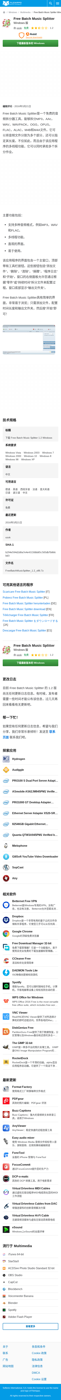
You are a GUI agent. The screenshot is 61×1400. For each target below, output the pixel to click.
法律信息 (37, 1366)
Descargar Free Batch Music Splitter (24, 630)
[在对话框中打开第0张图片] (29, 339)
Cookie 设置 (39, 1379)
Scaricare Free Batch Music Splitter (24, 591)
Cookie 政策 (39, 1353)
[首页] (4, 12)
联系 (5, 1353)
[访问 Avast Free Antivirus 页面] (30, 35)
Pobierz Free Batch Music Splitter (23, 597)
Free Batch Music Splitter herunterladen (26, 603)
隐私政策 (37, 1359)
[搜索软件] (50, 3)
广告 (5, 1359)
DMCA (36, 1372)
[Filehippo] (12, 3)
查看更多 (30, 1326)
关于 (5, 1346)
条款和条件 (38, 1346)
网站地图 (8, 1366)
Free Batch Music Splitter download (24, 609)
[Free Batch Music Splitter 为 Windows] (7, 23)
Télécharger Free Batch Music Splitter (25, 615)
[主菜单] (57, 3)
